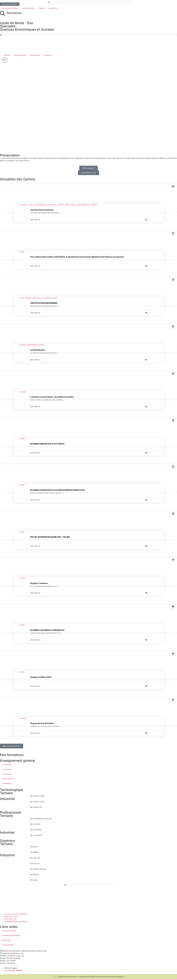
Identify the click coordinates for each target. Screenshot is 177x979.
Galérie (94, 205)
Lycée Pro (61, 205)
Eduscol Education (9, 931)
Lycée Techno (50, 205)
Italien (67, 205)
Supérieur (48, 55)
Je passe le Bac (8, 945)
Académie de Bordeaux (11, 935)
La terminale (7, 774)
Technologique (20, 55)
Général (7, 55)
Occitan (23, 205)
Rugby (73, 205)
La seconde (6, 765)
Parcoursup (6, 940)
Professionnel (35, 55)
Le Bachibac (6, 783)
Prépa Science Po (83, 205)
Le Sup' (29, 205)
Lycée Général (38, 205)
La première (6, 769)
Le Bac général (8, 779)
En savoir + (120, 976)
